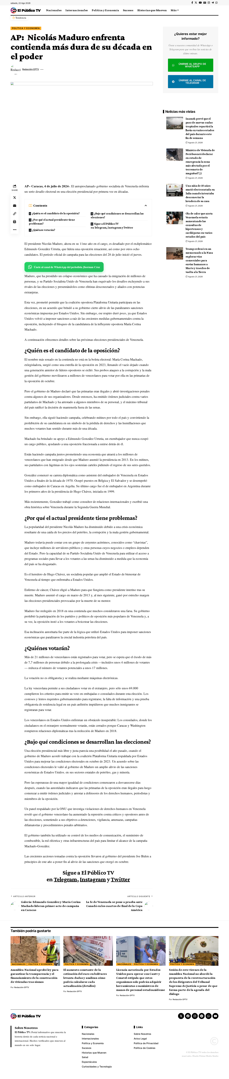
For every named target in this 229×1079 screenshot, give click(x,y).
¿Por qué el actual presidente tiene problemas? (52, 221)
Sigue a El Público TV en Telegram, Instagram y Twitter (112, 225)
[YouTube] (200, 3)
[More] (15, 230)
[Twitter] (196, 3)
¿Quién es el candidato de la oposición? (55, 213)
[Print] (15, 221)
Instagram (93, 879)
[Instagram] (209, 3)
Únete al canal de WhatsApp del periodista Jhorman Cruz (67, 267)
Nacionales (18, 964)
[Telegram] (213, 3)
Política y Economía (26, 28)
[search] (216, 10)
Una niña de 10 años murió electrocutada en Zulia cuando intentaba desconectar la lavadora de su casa (200, 193)
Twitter (120, 879)
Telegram (65, 879)
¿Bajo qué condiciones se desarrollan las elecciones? (117, 215)
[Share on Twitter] (15, 197)
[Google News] (205, 3)
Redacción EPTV (30, 69)
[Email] (15, 205)
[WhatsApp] (216, 3)
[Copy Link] (15, 213)
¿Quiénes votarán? (43, 230)
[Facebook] (192, 3)
